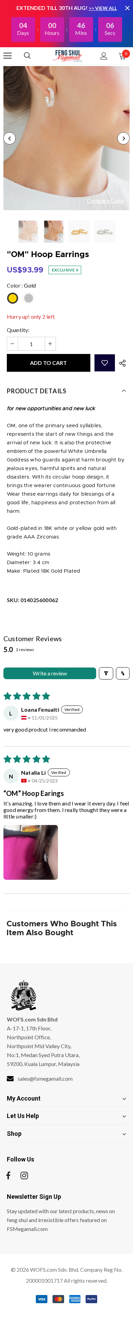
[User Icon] (103, 56)
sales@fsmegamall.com (45, 1078)
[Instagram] (24, 1175)
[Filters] (106, 673)
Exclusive (64, 269)
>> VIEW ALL (103, 8)
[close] (127, 7)
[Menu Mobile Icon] (7, 56)
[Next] (123, 138)
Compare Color (105, 200)
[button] (104, 362)
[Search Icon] (34, 55)
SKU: (32, 600)
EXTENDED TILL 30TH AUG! (52, 7)
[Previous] (9, 138)
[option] (66, 138)
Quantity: (18, 330)
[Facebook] (8, 1175)
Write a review (50, 673)
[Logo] (67, 55)
